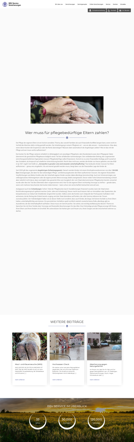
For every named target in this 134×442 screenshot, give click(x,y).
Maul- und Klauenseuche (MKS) (28, 364)
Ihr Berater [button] (126, 10)
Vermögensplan (82, 4)
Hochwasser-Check (60, 364)
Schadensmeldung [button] (98, 10)
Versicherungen (70, 4)
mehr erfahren (20, 380)
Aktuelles (123, 4)
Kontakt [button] (113, 10)
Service (108, 4)
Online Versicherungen (96, 4)
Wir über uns (59, 4)
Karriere (115, 4)
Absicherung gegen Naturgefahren (98, 365)
